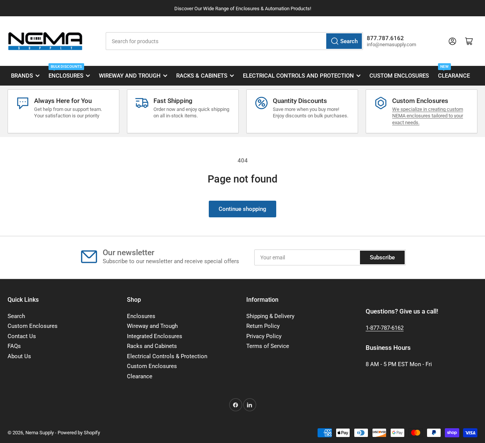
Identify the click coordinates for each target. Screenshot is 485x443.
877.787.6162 (385, 38)
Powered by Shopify (79, 432)
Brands (22, 75)
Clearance (454, 72)
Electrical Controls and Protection (298, 75)
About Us (19, 356)
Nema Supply (39, 432)
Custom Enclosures (399, 75)
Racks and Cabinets (152, 346)
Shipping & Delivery (270, 316)
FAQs (14, 346)
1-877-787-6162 (385, 327)
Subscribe (382, 257)
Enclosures (65, 72)
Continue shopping (242, 209)
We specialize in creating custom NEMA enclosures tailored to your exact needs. (427, 115)
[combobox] (234, 41)
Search (16, 316)
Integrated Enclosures (154, 336)
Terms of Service (267, 346)
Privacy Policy (264, 336)
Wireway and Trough (130, 75)
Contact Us (22, 336)
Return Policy (263, 326)
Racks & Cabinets (201, 75)
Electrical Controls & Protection (167, 356)
